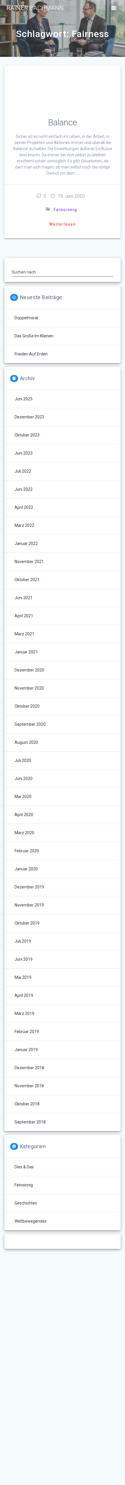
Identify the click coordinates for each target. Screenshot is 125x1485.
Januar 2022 (26, 543)
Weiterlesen (62, 224)
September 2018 (30, 1122)
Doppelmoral (26, 317)
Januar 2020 (26, 869)
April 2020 (24, 814)
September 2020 (30, 724)
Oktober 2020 (27, 706)
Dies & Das (24, 1167)
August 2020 (26, 742)
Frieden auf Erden (31, 354)
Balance (62, 122)
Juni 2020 (24, 778)
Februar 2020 (27, 850)
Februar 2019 (27, 1031)
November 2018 (29, 1085)
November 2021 (29, 561)
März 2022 (24, 525)
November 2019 (29, 905)
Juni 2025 (24, 399)
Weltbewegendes (31, 1221)
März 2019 (24, 1013)
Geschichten (26, 1203)
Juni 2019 (24, 959)
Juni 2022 (24, 489)
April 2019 (24, 995)
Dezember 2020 (29, 670)
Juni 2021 (24, 597)
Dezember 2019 (29, 887)
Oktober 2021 (27, 579)
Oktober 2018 (27, 1104)
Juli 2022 (23, 471)
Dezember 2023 (29, 417)
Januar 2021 (26, 652)
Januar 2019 (26, 1049)
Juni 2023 (24, 453)
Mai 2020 (23, 796)
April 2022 (24, 507)
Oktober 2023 (27, 435)
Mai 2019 (23, 977)
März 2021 (24, 634)
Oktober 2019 (27, 923)
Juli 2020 (23, 760)
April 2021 (24, 615)
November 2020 (29, 688)
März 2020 (24, 832)
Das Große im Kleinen (34, 336)
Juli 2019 (23, 941)
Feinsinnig (65, 209)
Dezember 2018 (29, 1067)
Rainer (35, 8)
